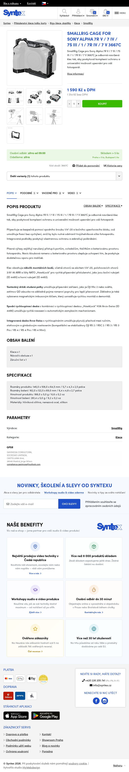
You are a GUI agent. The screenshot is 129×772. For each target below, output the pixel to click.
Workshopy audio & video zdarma (64, 492)
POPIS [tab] (10, 193)
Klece (77, 23)
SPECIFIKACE (113, 206)
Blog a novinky (51, 745)
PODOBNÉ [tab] (27, 193)
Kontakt (31, 3)
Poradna (47, 751)
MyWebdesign (31, 767)
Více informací (75, 74)
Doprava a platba (17, 734)
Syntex (7, 23)
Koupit (102, 104)
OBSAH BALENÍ (92, 206)
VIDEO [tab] (73, 193)
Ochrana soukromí (17, 751)
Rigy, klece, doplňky (60, 23)
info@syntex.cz (102, 685)
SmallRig (88, 23)
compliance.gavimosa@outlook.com (23, 464)
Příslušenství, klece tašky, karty (30, 23)
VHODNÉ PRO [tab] (51, 193)
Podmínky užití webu (18, 745)
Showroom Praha (52, 740)
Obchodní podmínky (18, 740)
